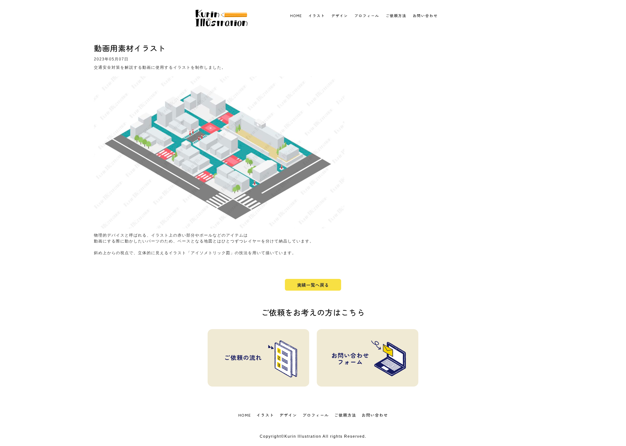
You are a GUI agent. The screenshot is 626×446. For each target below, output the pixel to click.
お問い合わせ (425, 15)
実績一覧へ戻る (313, 285)
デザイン (339, 15)
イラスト (316, 15)
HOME (296, 15)
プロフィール (366, 15)
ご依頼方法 (396, 15)
